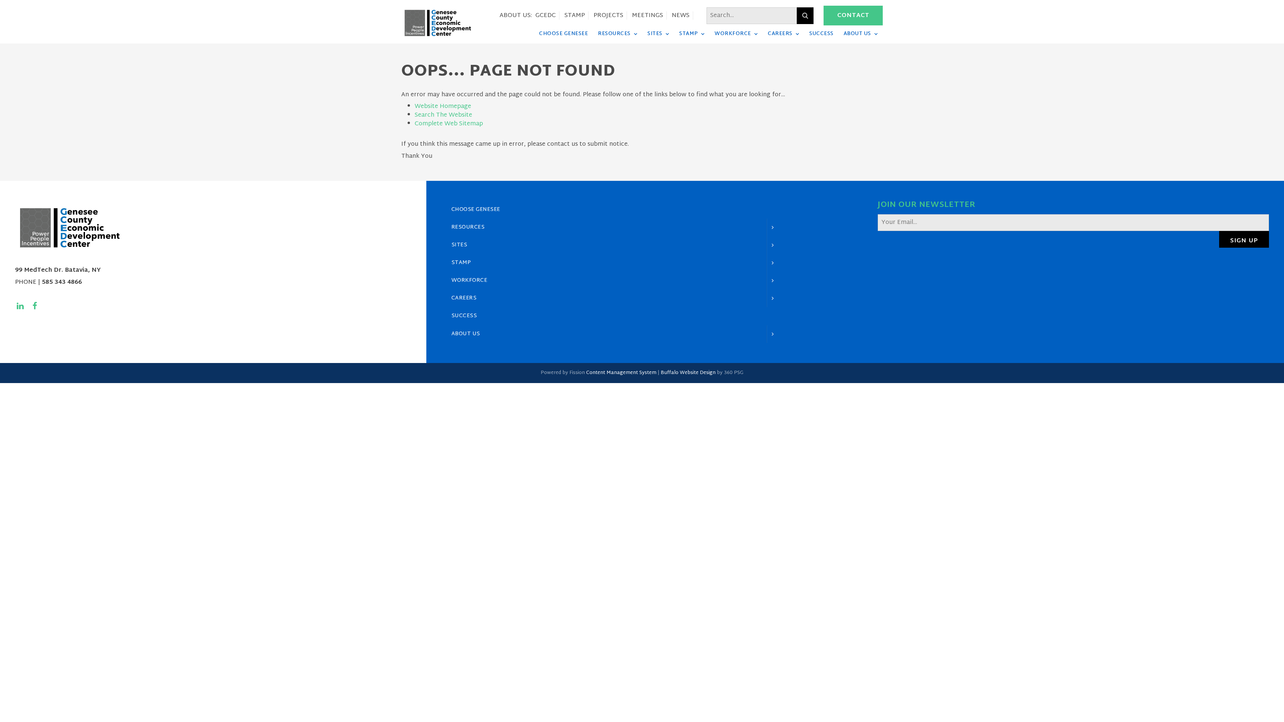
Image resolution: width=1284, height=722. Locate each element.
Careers (780, 33)
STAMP (574, 15)
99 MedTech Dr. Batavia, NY (58, 270)
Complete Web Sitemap (450, 123)
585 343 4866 (62, 282)
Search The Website (443, 115)
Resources (614, 33)
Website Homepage (443, 106)
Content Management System (621, 372)
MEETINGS (647, 15)
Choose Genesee (563, 33)
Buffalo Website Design (688, 372)
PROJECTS (608, 15)
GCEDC (545, 15)
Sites (654, 33)
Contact (853, 15)
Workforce (733, 33)
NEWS (680, 15)
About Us (857, 33)
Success (821, 33)
